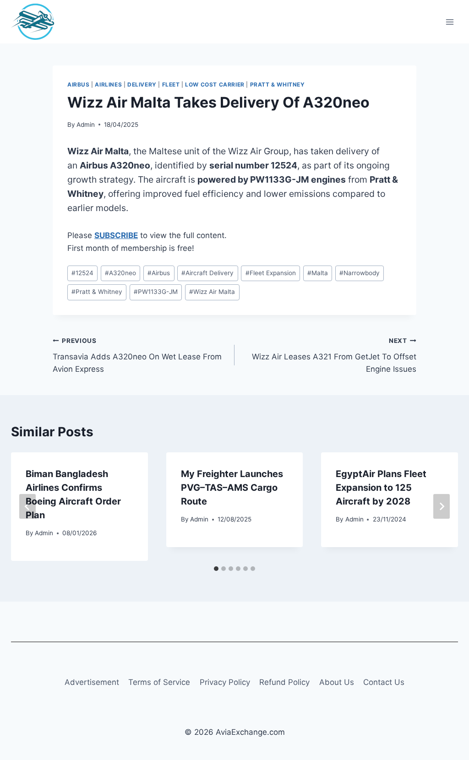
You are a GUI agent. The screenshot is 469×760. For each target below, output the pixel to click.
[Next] (441, 506)
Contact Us (383, 682)
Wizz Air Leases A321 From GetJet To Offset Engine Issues (334, 355)
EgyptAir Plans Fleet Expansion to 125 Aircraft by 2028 (381, 487)
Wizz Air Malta (212, 291)
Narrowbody (359, 273)
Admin (85, 124)
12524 (82, 273)
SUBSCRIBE (116, 235)
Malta (317, 273)
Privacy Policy (225, 682)
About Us (336, 682)
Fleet (171, 84)
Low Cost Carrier (215, 84)
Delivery (142, 84)
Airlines (108, 84)
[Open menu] (449, 22)
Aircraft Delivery (207, 273)
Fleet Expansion (270, 273)
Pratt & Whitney (277, 84)
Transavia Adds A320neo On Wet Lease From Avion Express (137, 355)
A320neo (120, 273)
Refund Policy (284, 682)
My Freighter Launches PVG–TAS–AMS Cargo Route (232, 487)
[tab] (216, 568)
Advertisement (92, 682)
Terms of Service (159, 682)
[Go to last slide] (27, 506)
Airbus (78, 84)
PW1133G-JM (156, 291)
